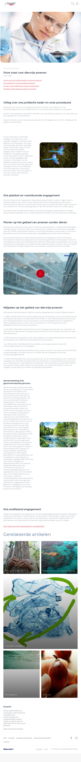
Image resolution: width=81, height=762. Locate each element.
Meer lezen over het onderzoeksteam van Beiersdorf (23, 526)
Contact (11, 738)
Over (46, 749)
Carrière (39, 749)
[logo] (11, 3)
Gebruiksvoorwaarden (42, 738)
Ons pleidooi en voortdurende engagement (19, 83)
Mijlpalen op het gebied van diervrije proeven (19, 89)
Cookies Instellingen (24, 738)
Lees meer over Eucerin (13, 729)
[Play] (40, 273)
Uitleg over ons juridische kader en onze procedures (22, 80)
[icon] (71, 738)
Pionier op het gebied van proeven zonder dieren (21, 86)
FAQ (5, 738)
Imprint (6, 742)
